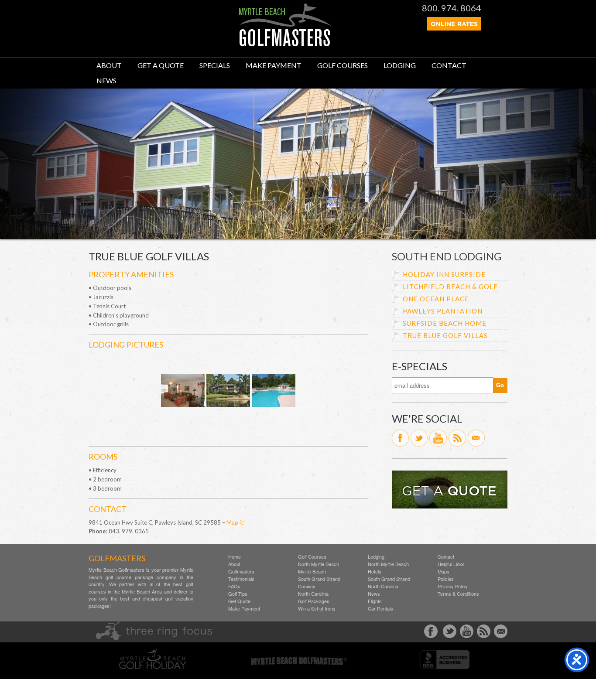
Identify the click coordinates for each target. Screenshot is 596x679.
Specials (214, 65)
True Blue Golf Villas (445, 335)
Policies (446, 579)
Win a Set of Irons (317, 608)
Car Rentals (380, 608)
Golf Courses (342, 65)
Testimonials (241, 579)
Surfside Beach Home (444, 323)
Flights (375, 601)
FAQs (234, 586)
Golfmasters (241, 571)
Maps (443, 571)
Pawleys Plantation (443, 311)
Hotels (374, 571)
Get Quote (239, 601)
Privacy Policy (453, 586)
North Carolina (313, 593)
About (109, 65)
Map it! (235, 522)
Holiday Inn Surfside (444, 274)
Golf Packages (313, 601)
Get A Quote (160, 65)
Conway (306, 586)
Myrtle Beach (312, 571)
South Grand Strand (319, 579)
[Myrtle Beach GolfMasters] (285, 44)
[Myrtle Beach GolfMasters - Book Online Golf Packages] (454, 28)
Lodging (400, 65)
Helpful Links (451, 564)
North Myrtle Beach (318, 564)
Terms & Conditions (458, 593)
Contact (449, 65)
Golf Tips (237, 593)
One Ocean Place (436, 299)
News (106, 80)
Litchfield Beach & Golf (450, 286)
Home (234, 556)
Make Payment (273, 65)
